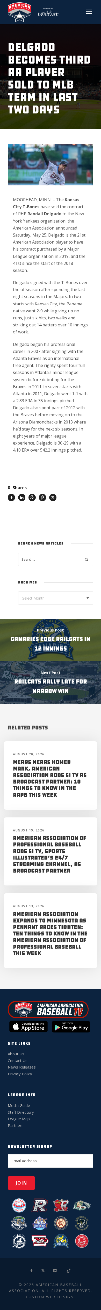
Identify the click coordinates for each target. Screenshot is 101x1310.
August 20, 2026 (29, 754)
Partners (16, 1125)
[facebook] (31, 1270)
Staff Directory (21, 1112)
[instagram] (55, 1270)
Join (21, 1183)
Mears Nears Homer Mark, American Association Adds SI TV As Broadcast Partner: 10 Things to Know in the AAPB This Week (50, 778)
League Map (19, 1118)
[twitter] (43, 1270)
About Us (16, 1053)
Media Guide (19, 1105)
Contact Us (17, 1060)
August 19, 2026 (29, 830)
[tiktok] (69, 1270)
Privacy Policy (20, 1073)
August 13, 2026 (29, 906)
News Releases (22, 1067)
